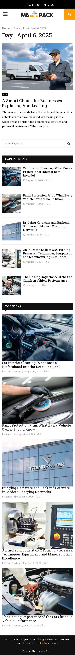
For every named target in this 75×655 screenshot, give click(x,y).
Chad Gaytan (12, 371)
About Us (49, 4)
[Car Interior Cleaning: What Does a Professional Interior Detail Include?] (11, 176)
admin (8, 434)
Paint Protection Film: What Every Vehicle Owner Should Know (47, 197)
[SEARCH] (68, 144)
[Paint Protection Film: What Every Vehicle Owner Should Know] (11, 203)
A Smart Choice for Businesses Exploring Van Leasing (32, 103)
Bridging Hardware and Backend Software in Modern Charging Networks (46, 226)
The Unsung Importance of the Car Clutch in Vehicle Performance (47, 278)
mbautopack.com (48, 642)
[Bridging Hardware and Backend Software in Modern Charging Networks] (11, 230)
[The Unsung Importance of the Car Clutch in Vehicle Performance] (11, 285)
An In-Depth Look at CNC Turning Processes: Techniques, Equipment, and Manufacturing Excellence (47, 253)
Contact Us (34, 4)
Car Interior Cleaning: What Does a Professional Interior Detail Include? (47, 171)
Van (5, 94)
